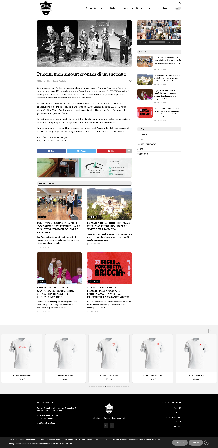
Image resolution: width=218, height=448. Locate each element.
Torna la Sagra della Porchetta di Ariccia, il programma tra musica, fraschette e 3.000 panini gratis (108, 292)
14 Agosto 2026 (94, 244)
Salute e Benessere (121, 8)
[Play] (140, 42)
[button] (159, 32)
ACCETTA (180, 442)
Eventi (103, 8)
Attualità (91, 8)
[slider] (157, 42)
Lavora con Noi (118, 418)
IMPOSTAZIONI (65, 443)
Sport (139, 8)
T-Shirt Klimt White (22, 376)
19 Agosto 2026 (44, 247)
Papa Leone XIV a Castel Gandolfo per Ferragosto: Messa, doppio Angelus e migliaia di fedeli (55, 292)
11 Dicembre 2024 (43, 81)
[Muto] (173, 42)
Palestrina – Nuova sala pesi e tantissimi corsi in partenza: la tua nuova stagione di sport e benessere (58, 228)
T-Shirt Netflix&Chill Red (196, 376)
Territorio (152, 8)
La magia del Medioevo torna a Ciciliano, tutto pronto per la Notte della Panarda (108, 226)
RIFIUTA (196, 442)
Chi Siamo (97, 418)
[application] (159, 32)
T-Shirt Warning (152, 376)
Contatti (107, 418)
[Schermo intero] (177, 42)
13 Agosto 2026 (94, 312)
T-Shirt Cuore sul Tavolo (109, 376)
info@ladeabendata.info (47, 423)
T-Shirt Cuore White (65, 376)
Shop (165, 8)
